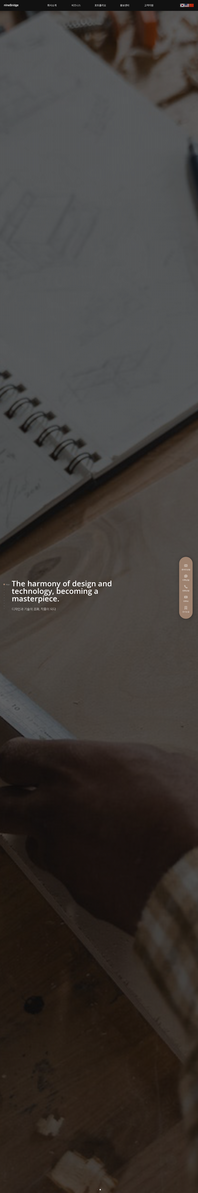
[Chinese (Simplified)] (191, 5)
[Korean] (182, 5)
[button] (100, 1189)
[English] (187, 5)
